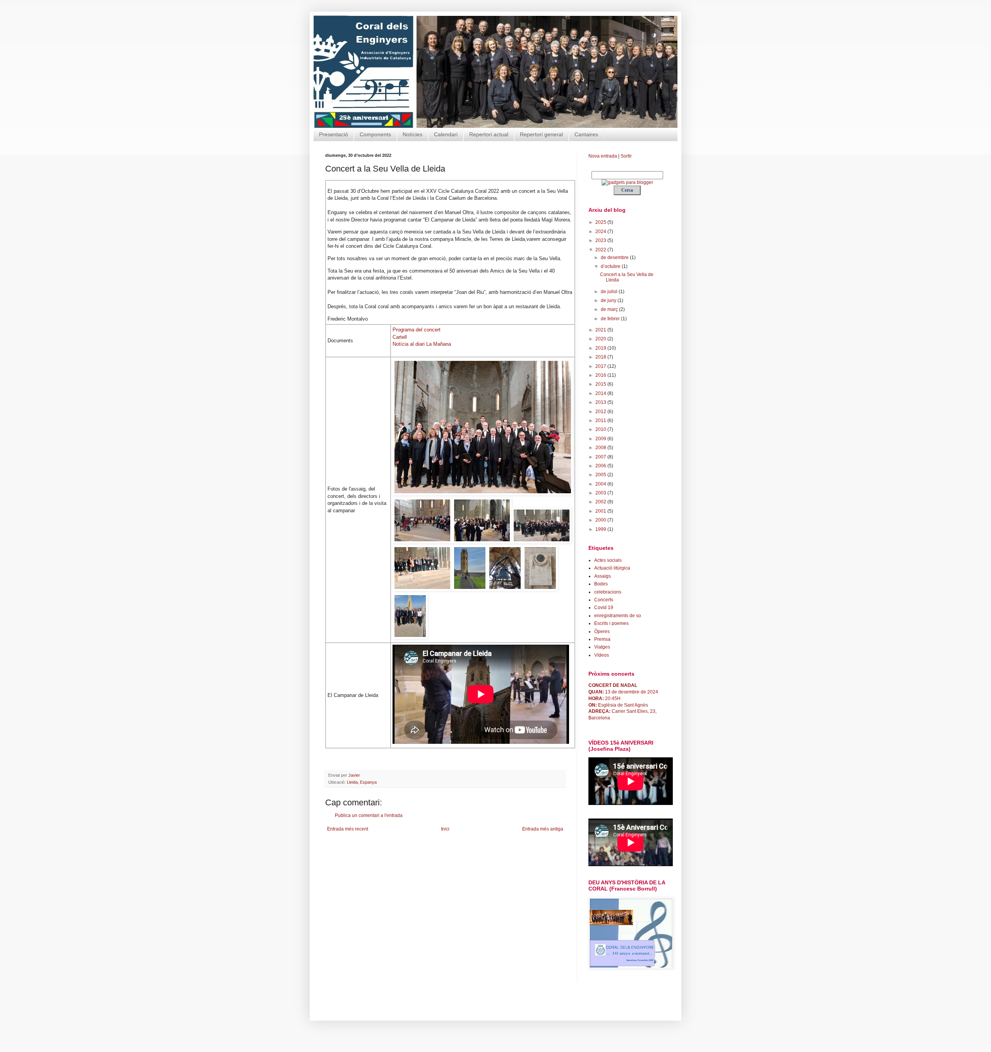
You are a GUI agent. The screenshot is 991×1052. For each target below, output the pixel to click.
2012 (601, 411)
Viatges (602, 647)
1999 (601, 529)
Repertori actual (488, 134)
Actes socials (608, 560)
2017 (601, 366)
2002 (601, 502)
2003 (601, 493)
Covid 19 (603, 607)
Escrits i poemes (611, 623)
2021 (601, 330)
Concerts (603, 599)
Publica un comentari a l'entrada (369, 815)
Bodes (601, 584)
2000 (601, 520)
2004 (601, 484)
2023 (601, 240)
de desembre (615, 257)
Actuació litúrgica (612, 568)
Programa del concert (417, 330)
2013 (601, 402)
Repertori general (541, 134)
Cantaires (586, 134)
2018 (601, 357)
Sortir (626, 156)
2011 (601, 420)
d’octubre (611, 266)
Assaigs (602, 576)
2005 (601, 474)
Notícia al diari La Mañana (422, 344)
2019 (601, 348)
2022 (601, 249)
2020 (601, 339)
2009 (601, 438)
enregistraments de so (617, 615)
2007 (601, 457)
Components (375, 134)
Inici (445, 829)
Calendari (446, 134)
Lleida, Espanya (362, 782)
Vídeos (601, 655)
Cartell (400, 337)
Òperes (602, 631)
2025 (601, 222)
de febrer (611, 318)
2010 (601, 429)
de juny (609, 300)
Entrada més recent (347, 829)
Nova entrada (602, 156)
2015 (601, 384)
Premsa (602, 639)
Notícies (412, 134)
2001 (601, 511)
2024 (601, 231)
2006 (601, 466)
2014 (601, 393)
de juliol (610, 291)
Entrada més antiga (542, 829)
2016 (601, 375)
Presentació (333, 134)
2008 (601, 447)
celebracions (607, 592)
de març (610, 309)
